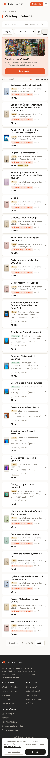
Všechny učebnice (10, 687)
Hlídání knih (7, 699)
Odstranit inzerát (33, 691)
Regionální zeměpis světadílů (25, 534)
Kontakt (5, 718)
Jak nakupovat (8, 703)
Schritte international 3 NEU (24, 621)
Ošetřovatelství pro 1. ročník (24, 282)
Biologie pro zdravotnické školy (26, 85)
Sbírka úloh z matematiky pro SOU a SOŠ (25, 239)
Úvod (4, 11)
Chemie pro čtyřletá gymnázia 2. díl (27, 555)
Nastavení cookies (10, 730)
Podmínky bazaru (9, 722)
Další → (40, 643)
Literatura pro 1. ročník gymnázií (26, 383)
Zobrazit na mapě (40, 79)
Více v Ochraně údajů (12, 746)
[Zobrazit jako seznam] (45, 32)
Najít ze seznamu (9, 691)
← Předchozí (12, 643)
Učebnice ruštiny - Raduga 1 (24, 217)
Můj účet (30, 703)
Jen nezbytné (14, 752)
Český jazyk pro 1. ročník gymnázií (23, 432)
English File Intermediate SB (24, 152)
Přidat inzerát (32, 687)
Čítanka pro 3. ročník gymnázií (26, 332)
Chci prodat (36, 4)
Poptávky (6, 695)
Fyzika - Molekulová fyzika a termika (24, 600)
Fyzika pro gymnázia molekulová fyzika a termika (27, 577)
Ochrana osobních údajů (12, 726)
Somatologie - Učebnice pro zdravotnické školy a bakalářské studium (26, 175)
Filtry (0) (7, 32)
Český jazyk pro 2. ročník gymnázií (23, 485)
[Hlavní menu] (46, 4)
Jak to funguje (8, 714)
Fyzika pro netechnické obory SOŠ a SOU (25, 261)
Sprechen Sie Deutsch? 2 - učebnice (24, 357)
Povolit (35, 752)
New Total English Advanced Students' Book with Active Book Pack (25, 305)
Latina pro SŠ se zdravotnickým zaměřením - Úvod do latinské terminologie (26, 107)
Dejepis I (15, 198)
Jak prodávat (32, 695)
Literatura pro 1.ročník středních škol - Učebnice (26, 512)
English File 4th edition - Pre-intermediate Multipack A (25, 131)
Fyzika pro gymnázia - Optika (25, 407)
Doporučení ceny (33, 699)
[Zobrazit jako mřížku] (39, 32)
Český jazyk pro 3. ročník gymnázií (23, 459)
